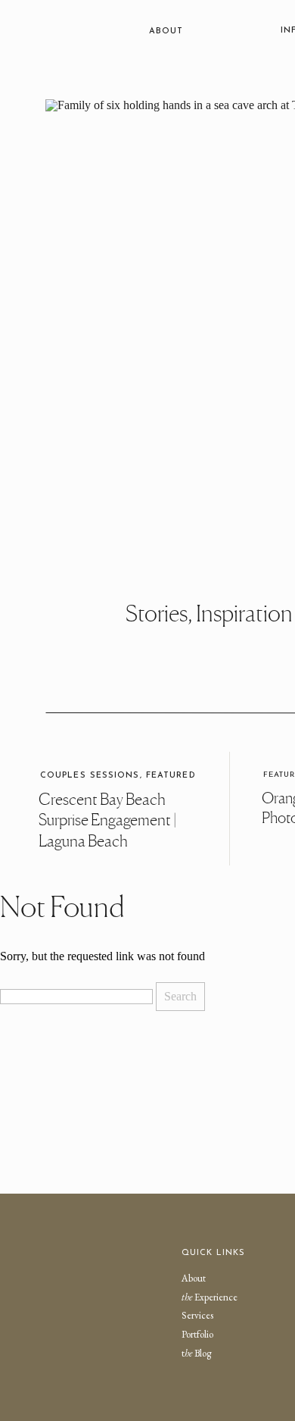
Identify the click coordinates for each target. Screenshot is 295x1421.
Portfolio (197, 1334)
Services (197, 1315)
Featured (171, 776)
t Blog (196, 1353)
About (194, 1278)
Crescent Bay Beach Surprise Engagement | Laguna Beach (107, 821)
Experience (210, 1297)
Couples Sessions (90, 776)
